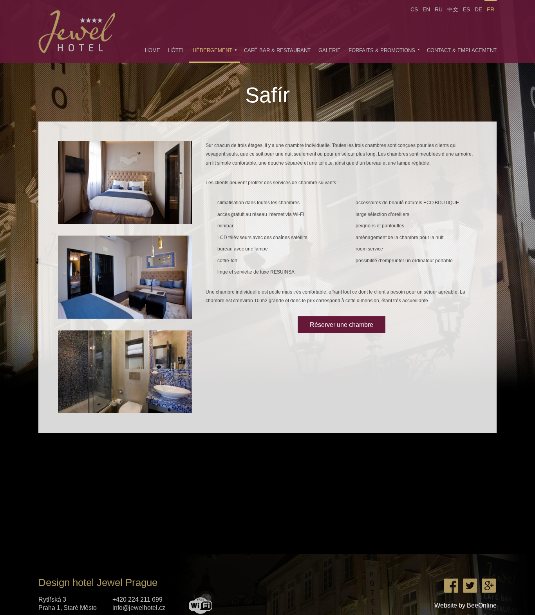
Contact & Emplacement (462, 50)
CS (414, 9)
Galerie (329, 50)
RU (439, 9)
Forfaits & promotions (382, 50)
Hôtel (176, 50)
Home (152, 50)
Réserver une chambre (341, 324)
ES (466, 9)
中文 (452, 9)
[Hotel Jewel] (80, 31)
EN (426, 9)
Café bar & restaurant (277, 50)
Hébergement (212, 50)
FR (490, 9)
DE (478, 9)
